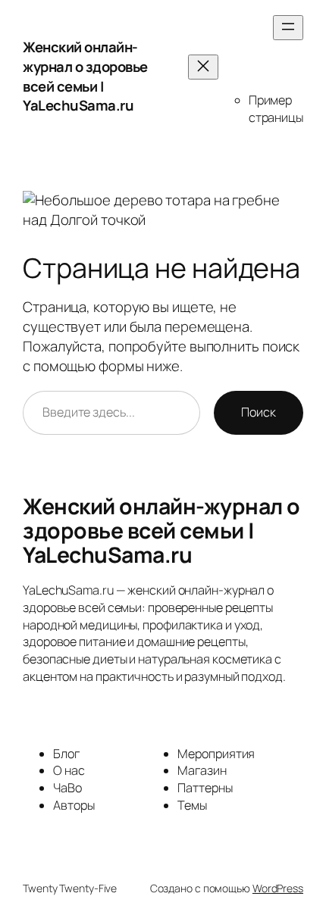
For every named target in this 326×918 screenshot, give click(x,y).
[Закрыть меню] (203, 67)
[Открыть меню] (288, 27)
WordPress (277, 888)
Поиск (258, 412)
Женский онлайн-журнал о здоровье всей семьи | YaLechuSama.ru (85, 76)
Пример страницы (276, 109)
